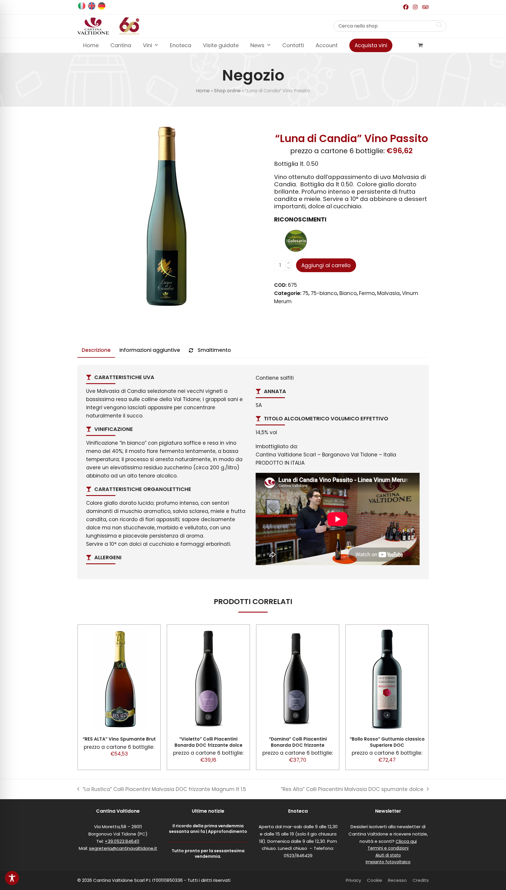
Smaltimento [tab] (214, 350)
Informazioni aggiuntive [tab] (149, 350)
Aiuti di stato (388, 855)
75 (305, 293)
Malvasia (388, 293)
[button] (420, 45)
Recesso (397, 880)
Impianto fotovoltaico (388, 862)
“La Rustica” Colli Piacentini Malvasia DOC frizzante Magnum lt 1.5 (161, 789)
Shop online (227, 91)
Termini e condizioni (387, 848)
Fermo (367, 293)
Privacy (353, 880)
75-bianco (324, 293)
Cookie (374, 880)
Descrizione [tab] (96, 350)
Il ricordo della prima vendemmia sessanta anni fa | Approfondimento (208, 828)
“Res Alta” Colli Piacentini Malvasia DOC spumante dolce (352, 789)
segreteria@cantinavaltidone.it (123, 848)
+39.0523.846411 (122, 841)
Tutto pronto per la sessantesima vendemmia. (208, 853)
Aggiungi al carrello (326, 265)
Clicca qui (406, 841)
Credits (421, 880)
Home (203, 91)
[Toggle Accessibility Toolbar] (12, 878)
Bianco (348, 293)
